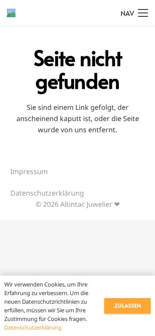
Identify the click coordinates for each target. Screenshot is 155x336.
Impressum (29, 171)
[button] (134, 13)
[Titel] (11, 13)
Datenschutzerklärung (47, 193)
